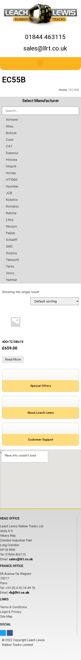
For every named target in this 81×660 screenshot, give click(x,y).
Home (63, 90)
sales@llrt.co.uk (21, 559)
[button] (40, 63)
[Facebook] (10, 633)
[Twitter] (3, 633)
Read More (13, 359)
